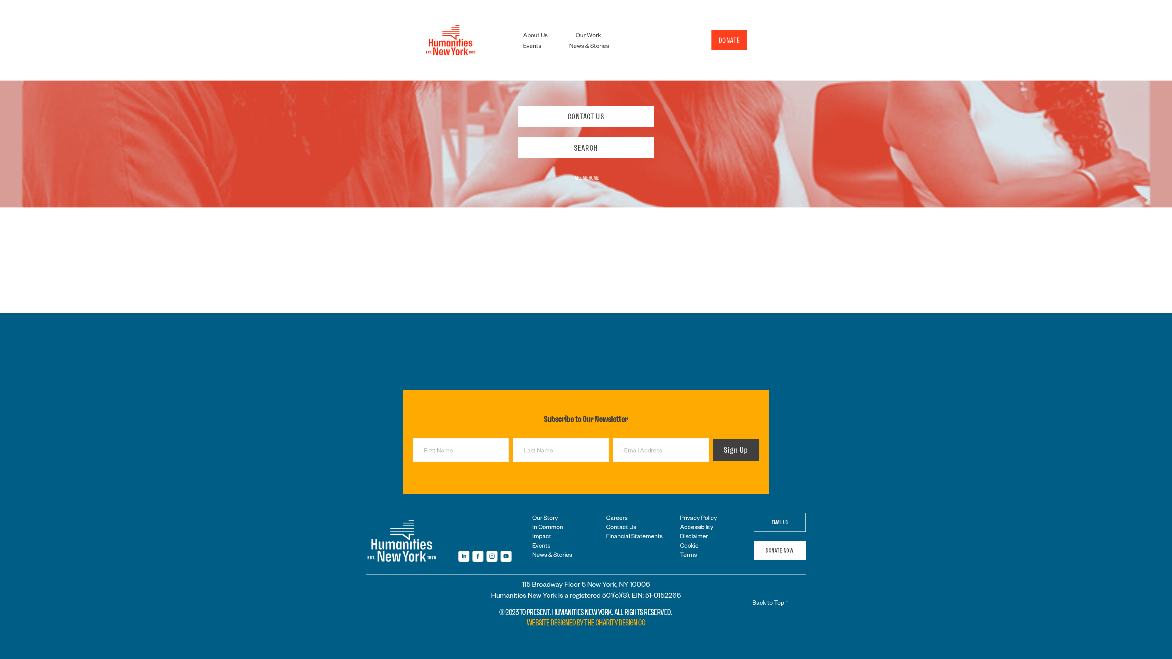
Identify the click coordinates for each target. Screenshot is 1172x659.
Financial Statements (634, 536)
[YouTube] (506, 556)
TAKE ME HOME (586, 178)
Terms (688, 554)
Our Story (545, 517)
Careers (617, 517)
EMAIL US (780, 522)
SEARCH (586, 148)
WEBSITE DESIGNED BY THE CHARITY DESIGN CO (586, 623)
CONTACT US (586, 116)
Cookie (689, 545)
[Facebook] (477, 556)
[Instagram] (492, 556)
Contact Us (621, 527)
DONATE (729, 40)
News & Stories (589, 45)
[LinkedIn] (463, 556)
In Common (547, 527)
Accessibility (696, 527)
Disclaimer (694, 536)
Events (532, 45)
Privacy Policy (698, 517)
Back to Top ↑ (770, 602)
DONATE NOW (780, 550)
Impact (541, 536)
